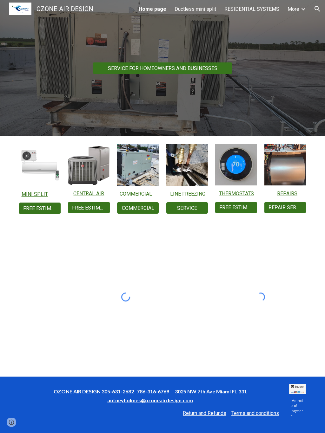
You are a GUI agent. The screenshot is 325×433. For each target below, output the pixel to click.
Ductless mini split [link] (195, 9)
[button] (317, 8)
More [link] (293, 9)
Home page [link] (152, 9)
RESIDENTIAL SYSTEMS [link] (251, 9)
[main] (40, 194)
